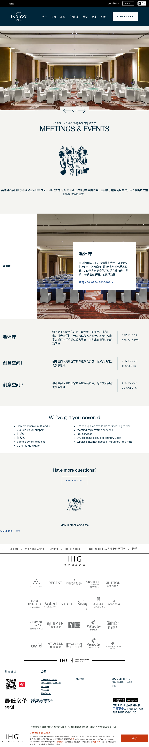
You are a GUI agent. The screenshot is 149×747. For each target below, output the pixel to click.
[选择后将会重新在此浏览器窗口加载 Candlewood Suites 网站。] (113, 644)
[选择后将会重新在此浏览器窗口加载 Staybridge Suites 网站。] (74, 644)
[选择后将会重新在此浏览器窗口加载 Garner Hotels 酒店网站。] (113, 623)
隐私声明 (96, 741)
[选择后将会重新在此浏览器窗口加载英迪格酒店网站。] (34, 603)
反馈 (114, 686)
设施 (53, 16)
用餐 (62, 16)
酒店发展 (45, 686)
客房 (44, 16)
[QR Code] (11, 684)
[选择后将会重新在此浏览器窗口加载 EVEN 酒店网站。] (55, 623)
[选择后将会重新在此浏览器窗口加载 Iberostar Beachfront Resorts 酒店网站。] (114, 603)
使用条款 (80, 679)
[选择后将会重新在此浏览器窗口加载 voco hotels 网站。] (66, 603)
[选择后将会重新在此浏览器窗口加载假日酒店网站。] (94, 623)
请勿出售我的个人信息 (122, 682)
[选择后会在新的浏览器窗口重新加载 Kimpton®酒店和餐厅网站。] (113, 582)
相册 (103, 16)
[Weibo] (22, 684)
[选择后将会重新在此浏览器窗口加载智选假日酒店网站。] (74, 623)
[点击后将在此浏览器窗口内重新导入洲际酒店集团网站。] (74, 561)
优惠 (94, 16)
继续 (134, 738)
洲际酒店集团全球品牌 (51, 683)
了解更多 (118, 708)
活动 (85, 16)
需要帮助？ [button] (13, 4)
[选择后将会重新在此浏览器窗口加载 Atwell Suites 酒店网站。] (55, 644)
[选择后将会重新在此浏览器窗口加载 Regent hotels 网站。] (55, 582)
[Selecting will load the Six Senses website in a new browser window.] (36, 582)
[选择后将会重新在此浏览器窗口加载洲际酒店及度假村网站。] (74, 582)
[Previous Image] (66, 110)
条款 (72, 739)
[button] (142, 3)
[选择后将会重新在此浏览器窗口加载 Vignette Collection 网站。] (94, 581)
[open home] (4, 549)
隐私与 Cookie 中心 (121, 679)
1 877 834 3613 (40, 702)
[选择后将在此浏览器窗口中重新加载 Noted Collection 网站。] (50, 603)
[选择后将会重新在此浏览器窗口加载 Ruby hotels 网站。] (82, 603)
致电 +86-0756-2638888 (95, 282)
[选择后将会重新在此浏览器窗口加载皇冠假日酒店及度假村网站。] (36, 623)
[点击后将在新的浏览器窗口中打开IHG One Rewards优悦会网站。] (74, 660)
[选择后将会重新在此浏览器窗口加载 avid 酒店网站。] (36, 644)
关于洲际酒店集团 (49, 679)
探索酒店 (45, 690)
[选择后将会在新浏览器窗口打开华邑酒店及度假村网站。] (98, 603)
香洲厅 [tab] (7, 265)
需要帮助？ (46, 693)
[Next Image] (82, 110)
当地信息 (74, 16)
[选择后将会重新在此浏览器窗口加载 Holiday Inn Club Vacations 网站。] (94, 644)
